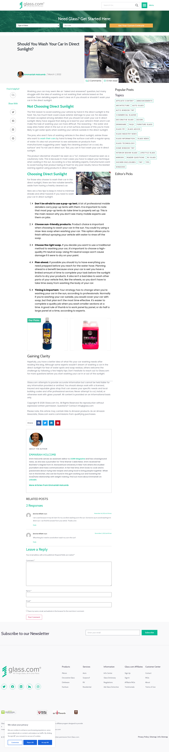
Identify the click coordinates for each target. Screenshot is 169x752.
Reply (34, 525)
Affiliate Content (125, 101)
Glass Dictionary (110, 678)
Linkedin (33, 479)
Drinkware (121, 124)
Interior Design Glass (126, 153)
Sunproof (86, 678)
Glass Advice (134, 129)
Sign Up (127, 673)
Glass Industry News (126, 134)
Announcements (144, 101)
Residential (87, 687)
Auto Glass (138, 105)
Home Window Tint (125, 148)
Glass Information (125, 138)
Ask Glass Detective (111, 687)
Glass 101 (120, 129)
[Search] (137, 5)
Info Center (108, 673)
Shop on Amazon (45, 340)
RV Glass (151, 157)
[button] (144, 5)
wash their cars (48, 138)
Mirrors (120, 157)
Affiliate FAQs (130, 682)
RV (84, 682)
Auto (84, 673)
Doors (140, 120)
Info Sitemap (162, 737)
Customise (15, 742)
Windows (120, 167)
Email (28, 601)
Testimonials (130, 687)
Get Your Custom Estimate (131, 25)
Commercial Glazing (126, 115)
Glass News (143, 138)
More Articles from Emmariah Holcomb (49, 485)
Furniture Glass (144, 124)
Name (29, 591)
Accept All (45, 742)
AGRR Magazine (77, 458)
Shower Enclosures (126, 162)
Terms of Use (150, 687)
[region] (30, 734)
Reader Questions (135, 157)
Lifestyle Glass (147, 153)
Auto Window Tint (125, 110)
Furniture (65, 687)
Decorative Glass (125, 120)
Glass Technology (125, 143)
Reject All (30, 742)
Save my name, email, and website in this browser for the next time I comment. (56, 611)
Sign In (127, 678)
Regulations (108, 682)
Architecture (122, 105)
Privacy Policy (143, 737)
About (147, 682)
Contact (148, 673)
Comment (30, 560)
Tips (147, 162)
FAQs (131, 124)
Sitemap (152, 737)
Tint (141, 162)
